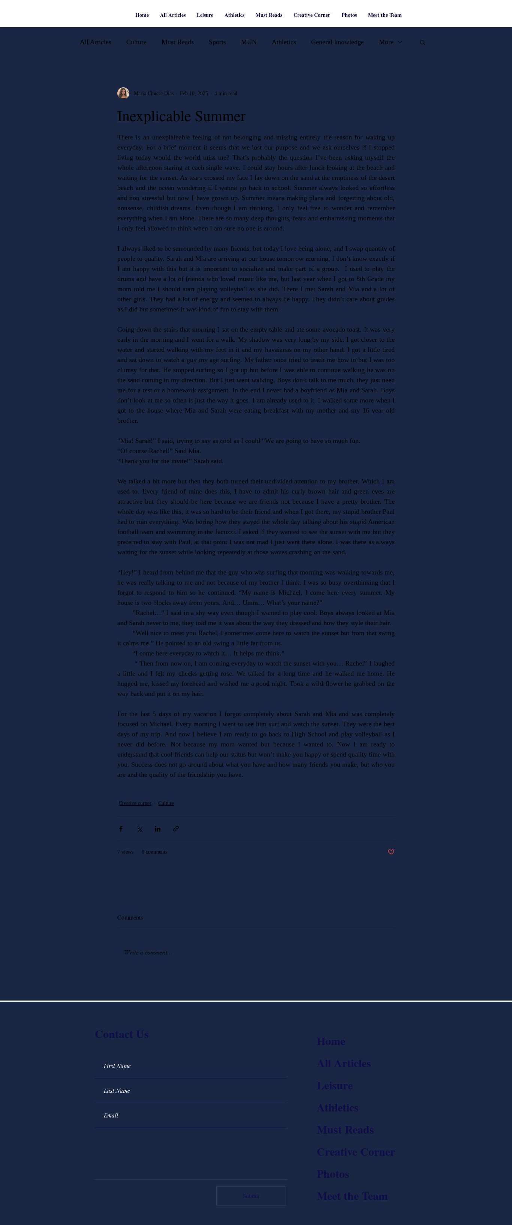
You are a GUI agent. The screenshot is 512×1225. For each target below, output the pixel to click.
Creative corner (135, 803)
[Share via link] (176, 828)
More (386, 42)
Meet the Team (352, 1195)
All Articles (95, 42)
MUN (249, 42)
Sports (217, 42)
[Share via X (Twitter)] (139, 828)
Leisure (335, 1085)
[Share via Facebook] (120, 828)
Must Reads (178, 42)
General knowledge (337, 42)
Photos (333, 1173)
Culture (136, 42)
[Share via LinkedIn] (157, 828)
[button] (422, 42)
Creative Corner (356, 1151)
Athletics (284, 42)
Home (331, 1040)
